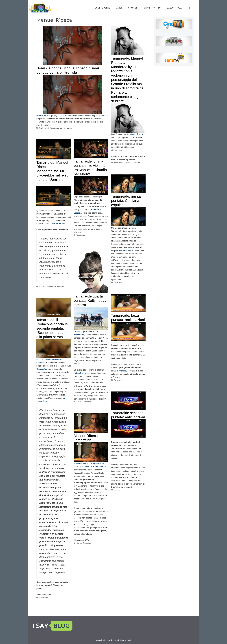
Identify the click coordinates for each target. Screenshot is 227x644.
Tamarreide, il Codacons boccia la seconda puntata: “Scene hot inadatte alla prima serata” (52, 328)
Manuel (123, 250)
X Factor (133, 8)
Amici (119, 8)
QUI (82, 373)
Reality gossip (44, 128)
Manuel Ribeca (136, 134)
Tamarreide (54, 128)
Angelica (122, 371)
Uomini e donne (102, 8)
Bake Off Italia (174, 8)
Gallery (79, 402)
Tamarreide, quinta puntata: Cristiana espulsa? (126, 200)
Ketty (76, 373)
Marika (132, 250)
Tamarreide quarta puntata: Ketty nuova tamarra (90, 300)
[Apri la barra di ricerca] (189, 8)
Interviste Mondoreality (122, 162)
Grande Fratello (152, 8)
